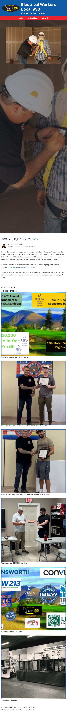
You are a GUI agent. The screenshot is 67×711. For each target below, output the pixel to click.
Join (21, 18)
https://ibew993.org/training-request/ (22, 267)
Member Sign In (32, 18)
